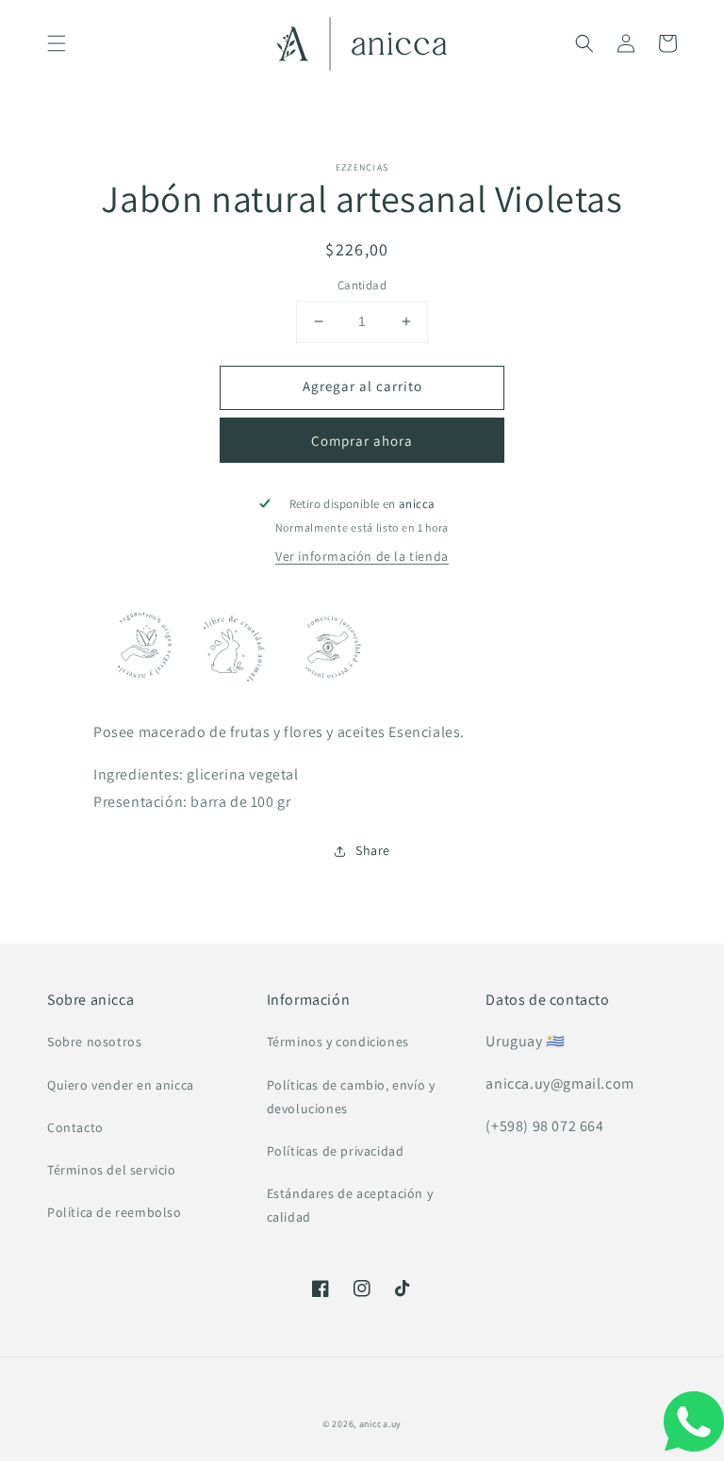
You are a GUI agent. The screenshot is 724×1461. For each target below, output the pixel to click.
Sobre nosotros (94, 1041)
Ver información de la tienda (362, 556)
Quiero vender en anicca (120, 1084)
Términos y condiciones (338, 1041)
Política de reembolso (114, 1212)
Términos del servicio (111, 1169)
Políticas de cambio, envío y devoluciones (351, 1096)
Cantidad (362, 285)
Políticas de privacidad (335, 1150)
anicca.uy (380, 1424)
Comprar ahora (362, 441)
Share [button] (372, 850)
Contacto (75, 1127)
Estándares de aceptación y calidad (350, 1205)
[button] (56, 43)
